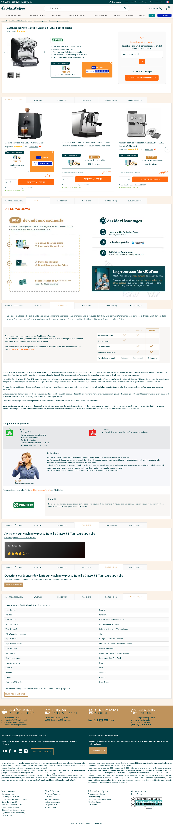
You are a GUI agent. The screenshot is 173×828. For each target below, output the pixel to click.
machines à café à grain (37, 780)
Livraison (48, 797)
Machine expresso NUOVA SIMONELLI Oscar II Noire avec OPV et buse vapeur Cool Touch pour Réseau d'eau (86, 144)
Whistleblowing (94, 797)
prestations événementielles (11, 778)
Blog (151, 2)
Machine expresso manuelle (59, 21)
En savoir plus (98, 750)
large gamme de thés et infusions (99, 778)
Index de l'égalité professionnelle (13, 799)
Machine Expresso (40, 21)
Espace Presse (136, 794)
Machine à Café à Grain (13, 15)
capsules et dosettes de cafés (139, 773)
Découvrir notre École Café (11, 805)
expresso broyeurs (117, 770)
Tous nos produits (131, 2)
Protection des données (97, 794)
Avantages (38, 100)
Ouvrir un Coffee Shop (10, 807)
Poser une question (14, 584)
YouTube (72, 741)
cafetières (105, 770)
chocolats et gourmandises (155, 778)
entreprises (130, 763)
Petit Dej (142, 15)
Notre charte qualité (9, 802)
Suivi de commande (52, 799)
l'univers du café (21, 711)
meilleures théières (134, 770)
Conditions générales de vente (99, 799)
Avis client (86, 100)
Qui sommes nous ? (8, 794)
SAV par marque (51, 805)
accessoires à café (94, 770)
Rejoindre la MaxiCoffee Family (13, 813)
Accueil (4, 21)
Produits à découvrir (14, 100)
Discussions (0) (111, 100)
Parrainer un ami (7, 815)
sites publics (93, 765)
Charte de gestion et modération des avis (20, 538)
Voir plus (29, 2)
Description (62, 100)
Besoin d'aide (116, 2)
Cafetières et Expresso (37, 15)
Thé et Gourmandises (100, 15)
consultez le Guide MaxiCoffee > (21, 349)
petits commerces (155, 763)
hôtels (137, 763)
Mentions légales (94, 802)
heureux (146, 711)
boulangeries (167, 763)
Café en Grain (56, 15)
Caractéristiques (135, 100)
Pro (152, 15)
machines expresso (164, 768)
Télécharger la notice (15, 694)
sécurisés (106, 711)
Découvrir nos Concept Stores (13, 810)
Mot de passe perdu (52, 802)
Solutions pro (143, 2)
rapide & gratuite (65, 711)
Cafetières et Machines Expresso (20, 21)
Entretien (117, 15)
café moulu (121, 773)
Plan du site (92, 805)
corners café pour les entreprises (99, 780)
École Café (158, 2)
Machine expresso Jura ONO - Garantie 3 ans (24, 143)
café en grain (108, 773)
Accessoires (130, 15)
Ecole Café (51, 775)
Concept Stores (125, 765)
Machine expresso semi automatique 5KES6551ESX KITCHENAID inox (141, 144)
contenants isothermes (154, 770)
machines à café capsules (55, 780)
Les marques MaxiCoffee (11, 797)
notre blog (5, 744)
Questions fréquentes (53, 794)
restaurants (144, 763)
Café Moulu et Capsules (77, 15)
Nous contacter (50, 807)
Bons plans (164, 15)
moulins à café (70, 780)
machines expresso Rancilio (40, 490)
